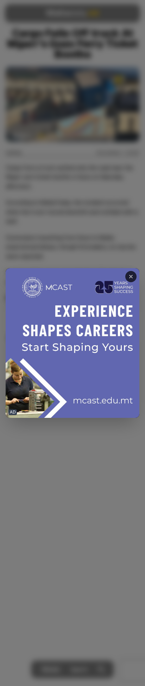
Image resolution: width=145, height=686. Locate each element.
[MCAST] (72, 343)
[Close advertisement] (131, 276)
